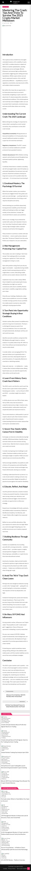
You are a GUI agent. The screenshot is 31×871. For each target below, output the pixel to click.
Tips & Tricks (5, 6)
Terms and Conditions (22, 868)
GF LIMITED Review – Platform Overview (13, 860)
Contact (5, 868)
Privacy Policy (12, 868)
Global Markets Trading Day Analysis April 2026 (15, 752)
